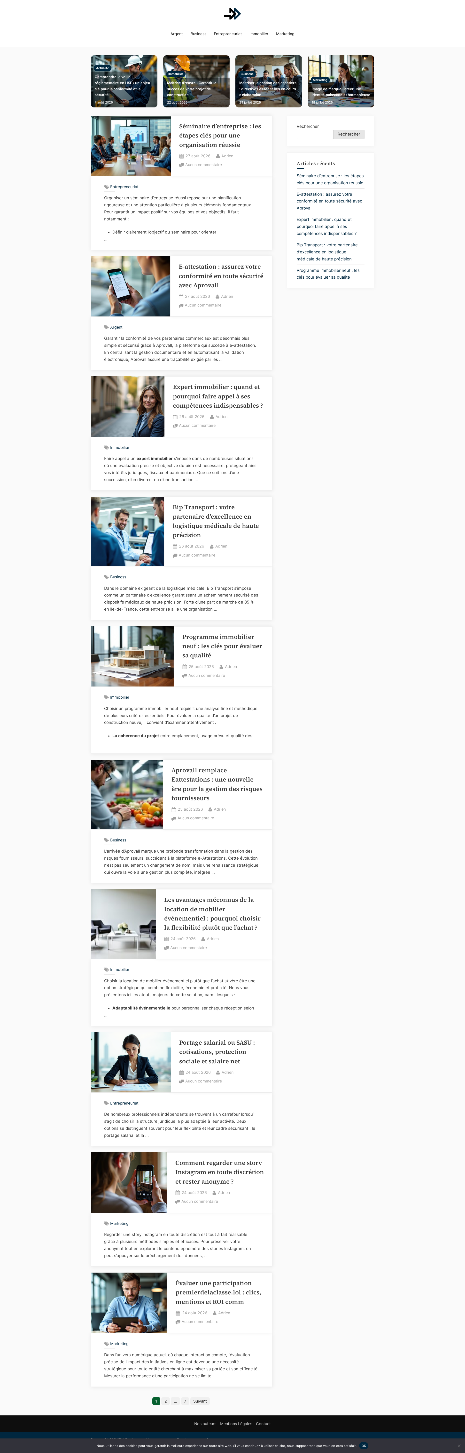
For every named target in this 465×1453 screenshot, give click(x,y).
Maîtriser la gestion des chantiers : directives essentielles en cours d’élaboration (267, 89)
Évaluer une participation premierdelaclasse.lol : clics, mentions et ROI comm (218, 1292)
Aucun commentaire (203, 165)
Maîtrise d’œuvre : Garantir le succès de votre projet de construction (192, 89)
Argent (176, 34)
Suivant (200, 1401)
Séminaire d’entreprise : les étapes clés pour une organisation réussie (220, 135)
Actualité (102, 68)
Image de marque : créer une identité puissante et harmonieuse (341, 92)
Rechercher (308, 126)
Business (198, 34)
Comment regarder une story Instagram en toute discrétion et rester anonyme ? (219, 1172)
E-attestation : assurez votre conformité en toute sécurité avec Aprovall (221, 276)
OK (364, 1445)
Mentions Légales (236, 1423)
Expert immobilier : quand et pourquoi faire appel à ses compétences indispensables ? (218, 396)
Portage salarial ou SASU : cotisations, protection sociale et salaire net (217, 1052)
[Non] (459, 1445)
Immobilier (258, 34)
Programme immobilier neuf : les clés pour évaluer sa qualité (222, 646)
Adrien (227, 155)
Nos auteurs (205, 1423)
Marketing (285, 34)
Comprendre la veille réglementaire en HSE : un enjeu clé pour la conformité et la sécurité (122, 86)
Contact (263, 1423)
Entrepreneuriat (228, 34)
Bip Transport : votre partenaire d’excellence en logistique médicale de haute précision (327, 251)
